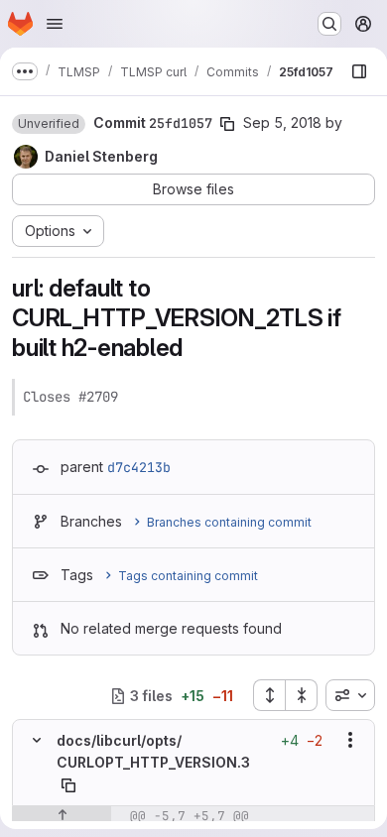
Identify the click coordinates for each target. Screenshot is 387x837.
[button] (48, 124)
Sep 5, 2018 (282, 122)
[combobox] (350, 695)
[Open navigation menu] (54, 24)
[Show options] (350, 740)
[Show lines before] (62, 816)
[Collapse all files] (302, 695)
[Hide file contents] (37, 740)
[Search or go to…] (329, 24)
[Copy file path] (68, 785)
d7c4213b (139, 467)
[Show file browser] (359, 71)
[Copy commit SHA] (227, 124)
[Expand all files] (269, 695)
